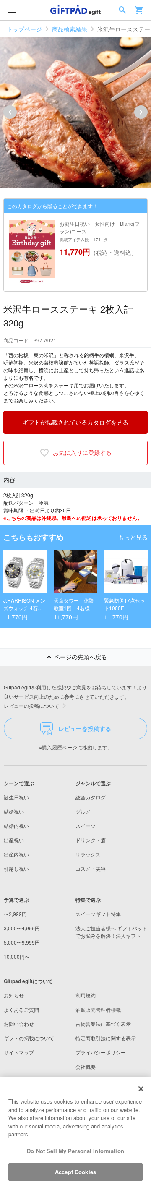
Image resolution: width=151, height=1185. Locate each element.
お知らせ (14, 995)
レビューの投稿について (31, 705)
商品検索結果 (69, 29)
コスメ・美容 (91, 868)
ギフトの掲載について (29, 1037)
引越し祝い (16, 868)
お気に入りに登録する (82, 452)
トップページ (24, 29)
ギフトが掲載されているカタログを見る (75, 422)
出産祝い (14, 839)
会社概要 (86, 1066)
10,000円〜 (17, 956)
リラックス (88, 854)
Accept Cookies (75, 1172)
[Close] (141, 1089)
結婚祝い (14, 811)
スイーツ (86, 825)
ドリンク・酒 (91, 839)
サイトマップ (19, 1052)
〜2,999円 (15, 913)
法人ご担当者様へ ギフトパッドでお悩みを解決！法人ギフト (111, 931)
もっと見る (133, 537)
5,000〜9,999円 (22, 942)
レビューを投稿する (84, 728)
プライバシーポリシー (101, 1052)
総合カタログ (91, 797)
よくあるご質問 (21, 1009)
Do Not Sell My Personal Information (75, 1151)
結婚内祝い (16, 825)
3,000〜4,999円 (22, 928)
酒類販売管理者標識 (98, 1009)
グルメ (83, 811)
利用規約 (86, 995)
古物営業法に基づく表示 (103, 1023)
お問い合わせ (19, 1023)
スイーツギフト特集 (98, 913)
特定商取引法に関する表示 (106, 1037)
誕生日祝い (16, 797)
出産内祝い (16, 854)
